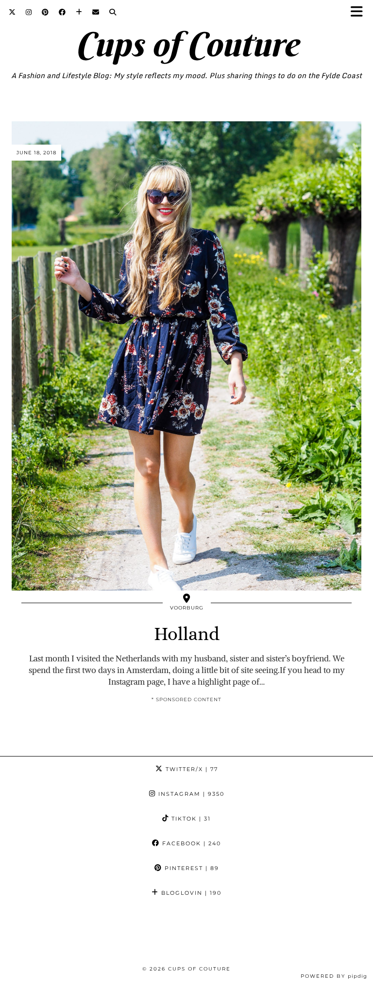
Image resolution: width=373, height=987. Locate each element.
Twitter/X (190, 769)
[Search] (113, 12)
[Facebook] (62, 12)
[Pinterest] (45, 12)
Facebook (190, 843)
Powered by (334, 976)
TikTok (190, 818)
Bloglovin (190, 892)
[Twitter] (12, 12)
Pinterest (190, 868)
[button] (360, 12)
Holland (187, 633)
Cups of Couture (186, 44)
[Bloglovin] (79, 12)
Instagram (190, 793)
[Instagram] (29, 12)
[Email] (96, 12)
